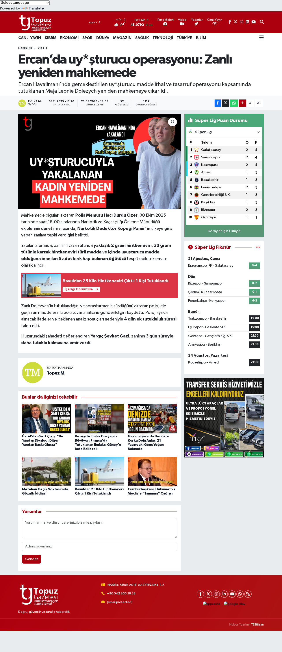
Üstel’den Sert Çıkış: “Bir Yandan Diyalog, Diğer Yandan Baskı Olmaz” (42, 440)
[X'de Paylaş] (225, 103)
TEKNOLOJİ (162, 38)
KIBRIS (50, 38)
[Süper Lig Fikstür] (258, 247)
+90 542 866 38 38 (121, 593)
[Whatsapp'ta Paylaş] (234, 103)
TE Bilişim (257, 624)
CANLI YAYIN (29, 38)
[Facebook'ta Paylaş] (218, 103)
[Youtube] (232, 594)
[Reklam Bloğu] (224, 418)
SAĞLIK (142, 38)
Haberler (25, 48)
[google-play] (234, 604)
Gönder (31, 559)
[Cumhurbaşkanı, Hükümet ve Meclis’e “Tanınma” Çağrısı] (152, 471)
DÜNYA (102, 38)
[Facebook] (200, 594)
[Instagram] (216, 594)
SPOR (87, 38)
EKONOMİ (69, 38)
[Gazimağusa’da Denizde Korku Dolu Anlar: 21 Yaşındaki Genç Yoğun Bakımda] (152, 418)
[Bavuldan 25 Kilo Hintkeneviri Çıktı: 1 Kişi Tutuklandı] (99, 471)
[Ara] (262, 22)
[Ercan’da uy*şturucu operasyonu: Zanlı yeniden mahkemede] (99, 161)
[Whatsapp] (240, 594)
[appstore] (211, 604)
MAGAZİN (122, 38)
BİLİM (201, 38)
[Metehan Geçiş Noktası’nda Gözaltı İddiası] (46, 471)
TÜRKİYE (184, 38)
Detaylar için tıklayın (224, 231)
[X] (208, 594)
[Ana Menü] (261, 38)
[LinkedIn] (224, 594)
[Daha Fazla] (242, 103)
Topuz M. (56, 373)
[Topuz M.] (32, 372)
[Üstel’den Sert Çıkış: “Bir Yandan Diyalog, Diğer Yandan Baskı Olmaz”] (46, 418)
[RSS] (248, 594)
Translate (36, 8)
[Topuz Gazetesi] (34, 22)
